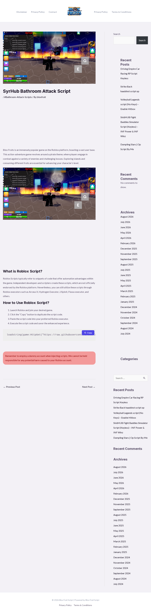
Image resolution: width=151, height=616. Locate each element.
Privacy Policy (65, 605)
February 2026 (127, 243)
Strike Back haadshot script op (128, 407)
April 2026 (125, 237)
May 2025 (125, 280)
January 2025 (127, 301)
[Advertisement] (49, 125)
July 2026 (125, 221)
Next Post (88, 386)
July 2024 (125, 333)
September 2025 (128, 259)
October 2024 (127, 317)
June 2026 (125, 227)
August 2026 (126, 216)
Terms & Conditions (83, 605)
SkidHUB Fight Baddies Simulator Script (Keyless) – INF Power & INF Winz (129, 126)
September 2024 (128, 323)
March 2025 (126, 291)
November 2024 (128, 312)
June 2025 (125, 275)
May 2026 (125, 232)
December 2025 (128, 248)
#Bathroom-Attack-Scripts (18, 97)
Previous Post (11, 386)
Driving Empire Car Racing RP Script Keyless (130, 73)
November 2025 (128, 253)
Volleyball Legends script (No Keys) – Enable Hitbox (129, 104)
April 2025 (125, 285)
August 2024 (126, 328)
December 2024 (128, 307)
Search (116, 33)
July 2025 (125, 269)
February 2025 (127, 296)
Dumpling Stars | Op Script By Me (130, 437)
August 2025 (126, 264)
